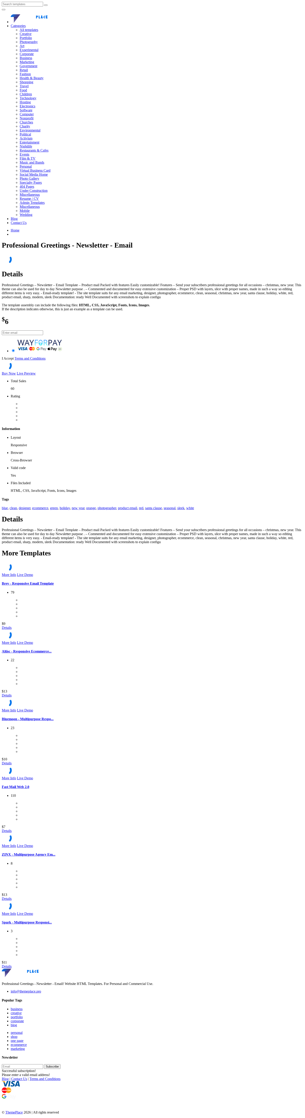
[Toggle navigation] (3, 9)
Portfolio (26, 38)
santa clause (153, 508)
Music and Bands (32, 162)
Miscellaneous (30, 194)
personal (17, 1033)
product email (127, 508)
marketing (18, 1049)
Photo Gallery (29, 178)
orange (91, 508)
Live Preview (26, 373)
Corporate (27, 54)
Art (22, 46)
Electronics (27, 106)
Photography (29, 42)
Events (24, 154)
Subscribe (52, 1066)
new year (78, 508)
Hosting (25, 102)
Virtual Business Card (35, 170)
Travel (24, 86)
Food (23, 90)
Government (28, 66)
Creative (25, 34)
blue (5, 508)
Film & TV (28, 158)
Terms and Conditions (30, 358)
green (54, 508)
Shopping (26, 82)
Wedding (26, 215)
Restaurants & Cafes (34, 150)
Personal (26, 166)
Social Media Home (34, 174)
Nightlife (26, 146)
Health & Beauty (32, 78)
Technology (28, 98)
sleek (180, 508)
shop (14, 1037)
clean (13, 508)
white (190, 508)
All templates (29, 30)
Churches (26, 122)
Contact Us (19, 223)
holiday (65, 508)
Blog (14, 219)
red (141, 508)
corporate (17, 1021)
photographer (107, 508)
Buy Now (9, 373)
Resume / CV (29, 198)
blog (14, 1025)
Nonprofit (26, 118)
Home (15, 230)
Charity (25, 126)
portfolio (17, 1017)
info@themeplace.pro (26, 991)
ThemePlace (14, 1112)
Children (26, 94)
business (17, 1009)
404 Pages (27, 186)
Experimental (29, 50)
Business (26, 58)
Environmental (30, 130)
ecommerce (40, 508)
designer (24, 508)
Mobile (25, 211)
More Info (9, 575)
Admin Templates (32, 202)
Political (25, 134)
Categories (18, 26)
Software (26, 110)
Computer (27, 114)
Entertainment (29, 142)
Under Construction (34, 190)
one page (17, 1041)
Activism (26, 138)
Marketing (27, 62)
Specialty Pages (31, 182)
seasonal (169, 508)
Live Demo (25, 575)
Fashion (25, 74)
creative (16, 1013)
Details (7, 628)
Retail (24, 70)
